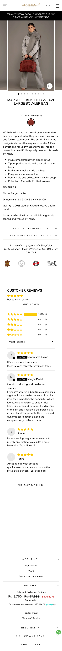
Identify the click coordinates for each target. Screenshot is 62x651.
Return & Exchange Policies (31, 592)
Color (31, 115)
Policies (30, 585)
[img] (25, 353)
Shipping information (31, 228)
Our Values (31, 565)
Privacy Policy (31, 613)
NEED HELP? (30, 627)
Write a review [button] (31, 304)
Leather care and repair (31, 576)
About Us (30, 559)
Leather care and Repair (31, 235)
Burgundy (31, 122)
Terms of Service (31, 618)
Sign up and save (30, 636)
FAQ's (31, 570)
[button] (14, 314)
